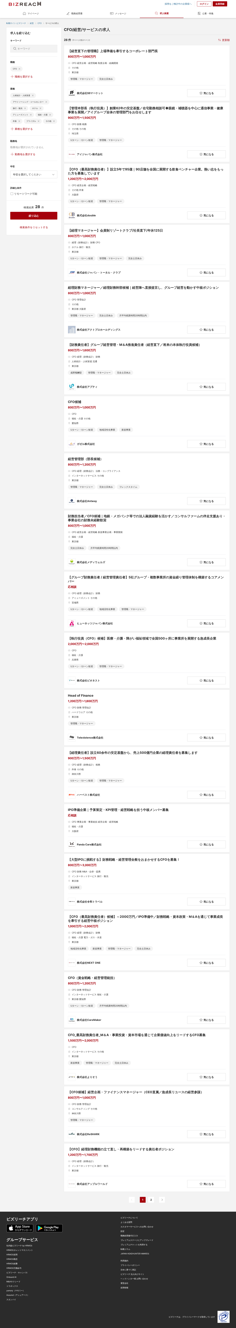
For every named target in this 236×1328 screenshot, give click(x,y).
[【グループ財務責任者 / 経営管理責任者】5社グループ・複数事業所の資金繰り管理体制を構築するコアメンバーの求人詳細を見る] (147, 601)
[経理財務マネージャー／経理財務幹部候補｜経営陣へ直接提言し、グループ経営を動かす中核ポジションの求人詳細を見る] (147, 309)
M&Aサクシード (13, 1282)
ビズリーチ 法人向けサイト (132, 1274)
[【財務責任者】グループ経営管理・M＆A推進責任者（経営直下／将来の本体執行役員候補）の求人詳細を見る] (147, 366)
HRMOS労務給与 (13, 1268)
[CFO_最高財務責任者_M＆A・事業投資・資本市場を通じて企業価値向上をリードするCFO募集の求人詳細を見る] (147, 1057)
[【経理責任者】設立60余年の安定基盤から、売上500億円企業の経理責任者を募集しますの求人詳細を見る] (147, 774)
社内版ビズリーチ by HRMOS (19, 1246)
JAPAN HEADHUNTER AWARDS (135, 1254)
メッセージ (120, 13)
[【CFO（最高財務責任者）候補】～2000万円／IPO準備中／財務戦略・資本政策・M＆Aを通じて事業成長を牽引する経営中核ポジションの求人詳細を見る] (147, 940)
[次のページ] (162, 1200)
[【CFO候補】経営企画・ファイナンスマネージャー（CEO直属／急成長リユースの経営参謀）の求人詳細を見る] (147, 1114)
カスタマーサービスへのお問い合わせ (137, 1227)
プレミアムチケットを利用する (134, 1245)
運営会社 (124, 1283)
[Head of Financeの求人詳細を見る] (147, 717)
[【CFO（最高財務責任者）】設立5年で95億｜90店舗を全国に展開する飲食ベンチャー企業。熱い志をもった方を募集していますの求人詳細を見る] (147, 193)
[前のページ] (132, 1200)
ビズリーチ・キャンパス (17, 1273)
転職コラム (125, 1249)
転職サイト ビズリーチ (16, 23)
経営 (32, 23)
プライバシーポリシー (130, 1265)
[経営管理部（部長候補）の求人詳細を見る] (147, 481)
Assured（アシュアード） (17, 1295)
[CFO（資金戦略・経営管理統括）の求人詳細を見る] (147, 1000)
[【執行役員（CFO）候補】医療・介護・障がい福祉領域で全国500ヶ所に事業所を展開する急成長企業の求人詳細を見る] (147, 660)
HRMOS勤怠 (11, 1259)
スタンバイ (11, 1300)
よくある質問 (126, 1222)
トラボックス (12, 1286)
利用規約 (124, 1261)
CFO (40, 23)
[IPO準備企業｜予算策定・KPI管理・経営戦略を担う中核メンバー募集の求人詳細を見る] (147, 828)
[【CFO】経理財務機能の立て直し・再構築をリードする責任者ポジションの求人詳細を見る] (147, 1167)
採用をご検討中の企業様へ (178, 4)
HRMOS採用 (11, 1255)
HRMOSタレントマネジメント (19, 1250)
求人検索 (164, 13)
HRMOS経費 (11, 1264)
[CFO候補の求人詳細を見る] (147, 424)
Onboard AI (11, 1277)
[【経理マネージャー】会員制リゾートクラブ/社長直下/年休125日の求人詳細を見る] (147, 252)
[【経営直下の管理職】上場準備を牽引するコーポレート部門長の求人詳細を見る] (147, 73)
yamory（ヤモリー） (15, 1291)
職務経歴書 (77, 13)
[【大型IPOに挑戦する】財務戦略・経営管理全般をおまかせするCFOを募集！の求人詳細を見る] (147, 881)
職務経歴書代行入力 (129, 1236)
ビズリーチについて (129, 1218)
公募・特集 (208, 13)
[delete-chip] (19, 69)
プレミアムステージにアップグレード (137, 1240)
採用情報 (124, 1288)
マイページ (33, 13)
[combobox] (33, 174)
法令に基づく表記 (128, 1270)
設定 (122, 1231)
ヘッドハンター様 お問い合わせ (134, 1279)
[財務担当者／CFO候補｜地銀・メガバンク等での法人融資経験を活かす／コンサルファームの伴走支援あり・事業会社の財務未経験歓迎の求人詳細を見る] (147, 540)
